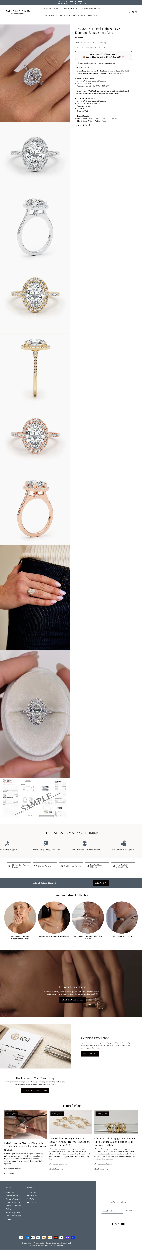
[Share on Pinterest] (89, 125)
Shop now (101, 882)
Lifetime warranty (14, 1202)
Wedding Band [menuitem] (71, 9)
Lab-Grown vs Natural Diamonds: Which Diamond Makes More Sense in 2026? (25, 1146)
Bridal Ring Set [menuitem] (90, 9)
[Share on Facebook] (84, 125)
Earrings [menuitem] (64, 15)
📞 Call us (31, 1192)
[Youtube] (123, 1223)
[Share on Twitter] (86, 125)
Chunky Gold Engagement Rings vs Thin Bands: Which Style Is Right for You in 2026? (115, 1142)
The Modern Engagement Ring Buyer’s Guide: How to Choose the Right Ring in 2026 (70, 1142)
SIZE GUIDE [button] (80, 43)
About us (10, 1192)
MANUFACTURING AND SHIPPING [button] (90, 47)
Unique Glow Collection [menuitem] (84, 15)
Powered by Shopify (56, 1245)
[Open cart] (136, 12)
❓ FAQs (30, 1199)
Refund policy (27, 1243)
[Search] (129, 12)
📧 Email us (32, 1195)
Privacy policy (12, 1195)
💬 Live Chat (32, 1202)
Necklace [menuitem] (50, 15)
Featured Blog (71, 1105)
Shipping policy (13, 1212)
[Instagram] (116, 1223)
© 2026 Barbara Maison (39, 1245)
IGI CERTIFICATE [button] (96, 43)
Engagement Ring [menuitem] (51, 9)
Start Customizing (35, 1090)
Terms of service (13, 1199)
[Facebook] (112, 1223)
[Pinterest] (119, 1223)
